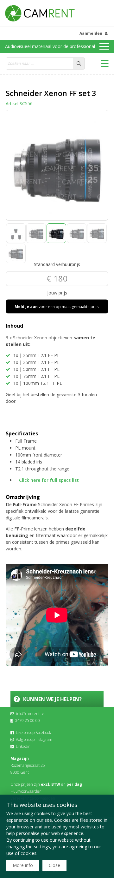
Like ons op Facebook (33, 732)
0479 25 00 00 (27, 720)
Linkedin (23, 746)
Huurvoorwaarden (25, 791)
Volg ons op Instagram (34, 739)
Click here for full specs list (49, 480)
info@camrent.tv (30, 713)
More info (23, 865)
